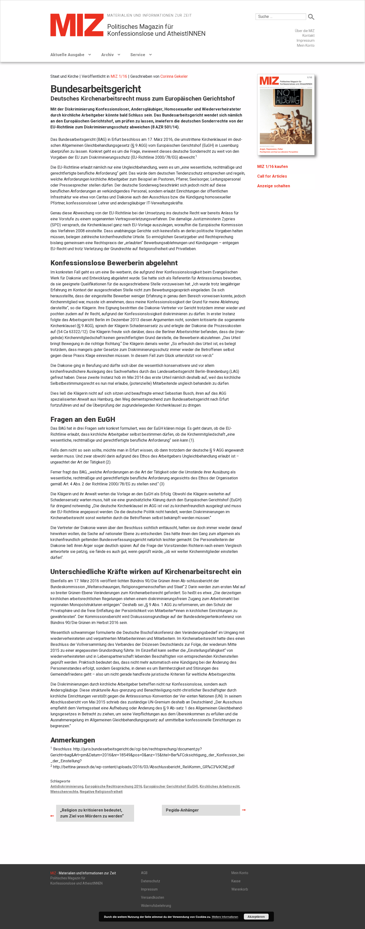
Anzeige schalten (273, 186)
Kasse (236, 881)
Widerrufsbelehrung (156, 906)
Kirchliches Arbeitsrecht (220, 786)
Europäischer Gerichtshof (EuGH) (171, 786)
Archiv (107, 54)
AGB (144, 873)
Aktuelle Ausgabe (67, 54)
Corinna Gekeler (174, 76)
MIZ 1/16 (118, 76)
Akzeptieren (256, 916)
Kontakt (308, 36)
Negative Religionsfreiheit (101, 792)
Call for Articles (272, 176)
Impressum (306, 40)
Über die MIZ (305, 31)
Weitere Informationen (225, 917)
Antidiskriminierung (66, 786)
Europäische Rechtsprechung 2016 (113, 786)
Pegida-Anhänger (182, 812)
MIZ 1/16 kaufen (272, 166)
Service (137, 54)
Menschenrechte (64, 792)
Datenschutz (150, 881)
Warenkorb (239, 889)
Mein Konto (306, 45)
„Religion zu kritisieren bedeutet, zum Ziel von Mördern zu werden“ (92, 813)
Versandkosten (152, 897)
